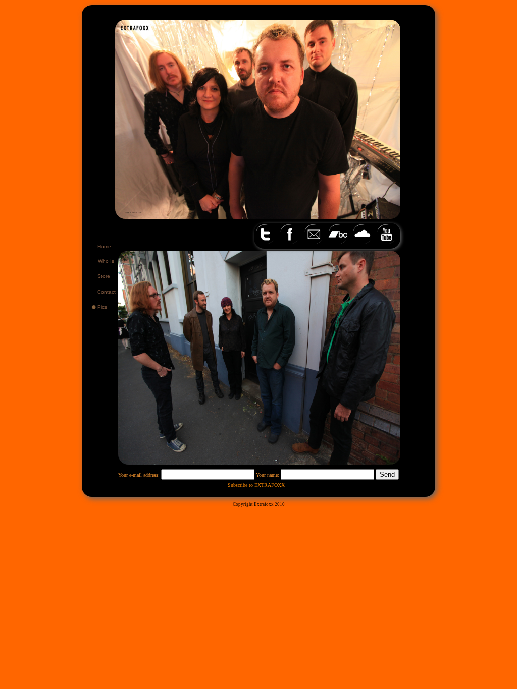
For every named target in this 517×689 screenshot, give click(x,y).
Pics (102, 307)
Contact (106, 292)
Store (103, 276)
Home (104, 246)
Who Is (106, 261)
